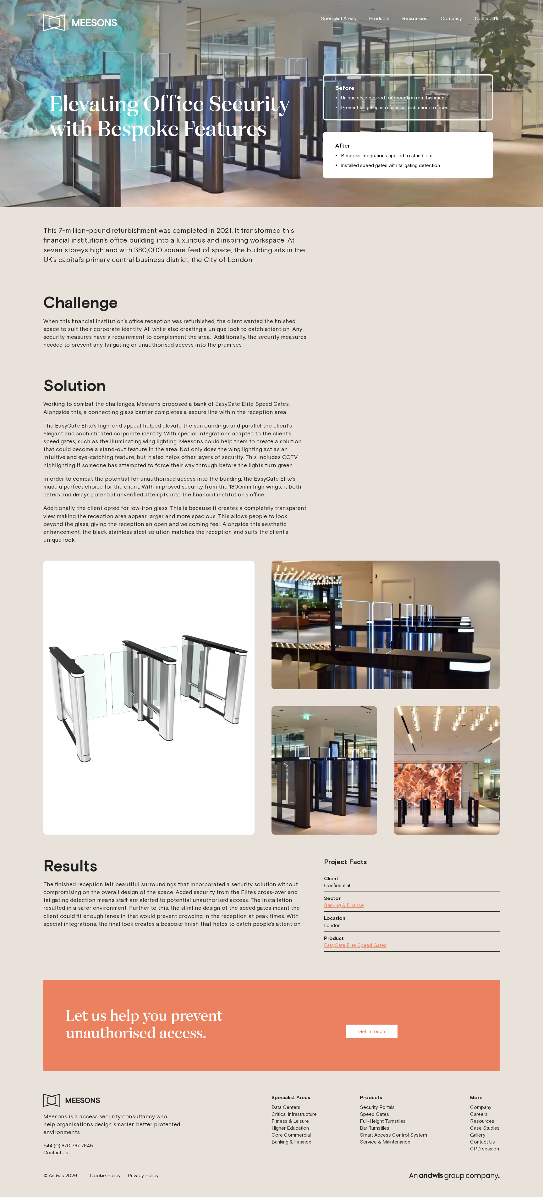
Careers (479, 1114)
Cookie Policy (105, 1175)
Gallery (477, 1135)
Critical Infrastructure (294, 1114)
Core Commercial (291, 1135)
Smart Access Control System (393, 1135)
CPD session (484, 1148)
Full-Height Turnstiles (383, 1121)
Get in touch (371, 1031)
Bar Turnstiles (374, 1128)
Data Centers (286, 1107)
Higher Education (290, 1128)
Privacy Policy (143, 1175)
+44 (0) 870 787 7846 (68, 1145)
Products (379, 18)
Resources (415, 18)
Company (451, 18)
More (476, 1097)
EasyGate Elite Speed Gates (355, 945)
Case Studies (77, 78)
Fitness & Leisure (290, 1121)
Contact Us (487, 18)
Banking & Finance (344, 905)
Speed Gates (374, 1114)
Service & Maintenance (385, 1141)
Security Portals (377, 1107)
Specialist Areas (338, 18)
